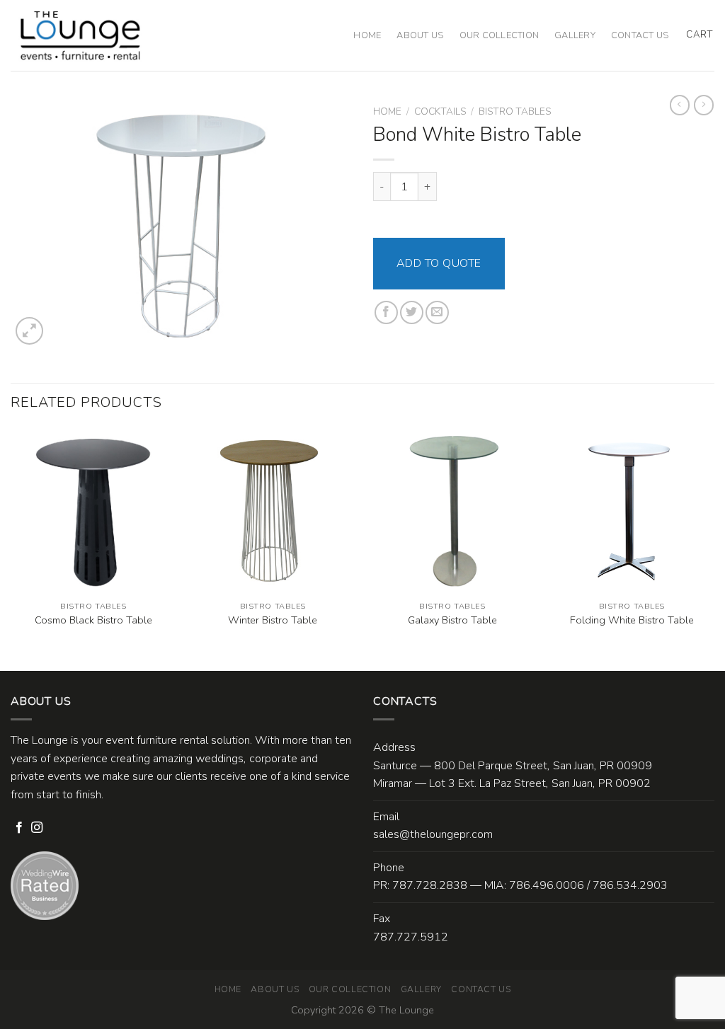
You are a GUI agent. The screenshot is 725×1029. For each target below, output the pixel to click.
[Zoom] (29, 331)
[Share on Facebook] (386, 312)
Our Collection (499, 35)
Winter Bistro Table (272, 620)
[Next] (713, 548)
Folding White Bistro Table (632, 620)
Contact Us (640, 35)
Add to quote (438, 263)
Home (367, 35)
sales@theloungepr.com (433, 834)
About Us (419, 35)
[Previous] (11, 548)
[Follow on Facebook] (19, 828)
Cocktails (440, 111)
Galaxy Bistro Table (452, 620)
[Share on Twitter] (411, 312)
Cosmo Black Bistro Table (93, 620)
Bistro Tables (515, 111)
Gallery (574, 35)
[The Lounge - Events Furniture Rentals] (80, 35)
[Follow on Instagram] (36, 828)
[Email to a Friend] (437, 312)
